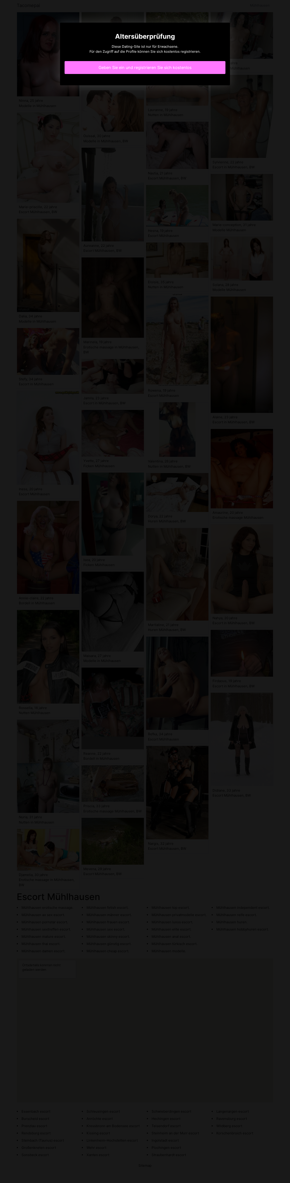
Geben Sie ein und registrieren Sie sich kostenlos (145, 67)
